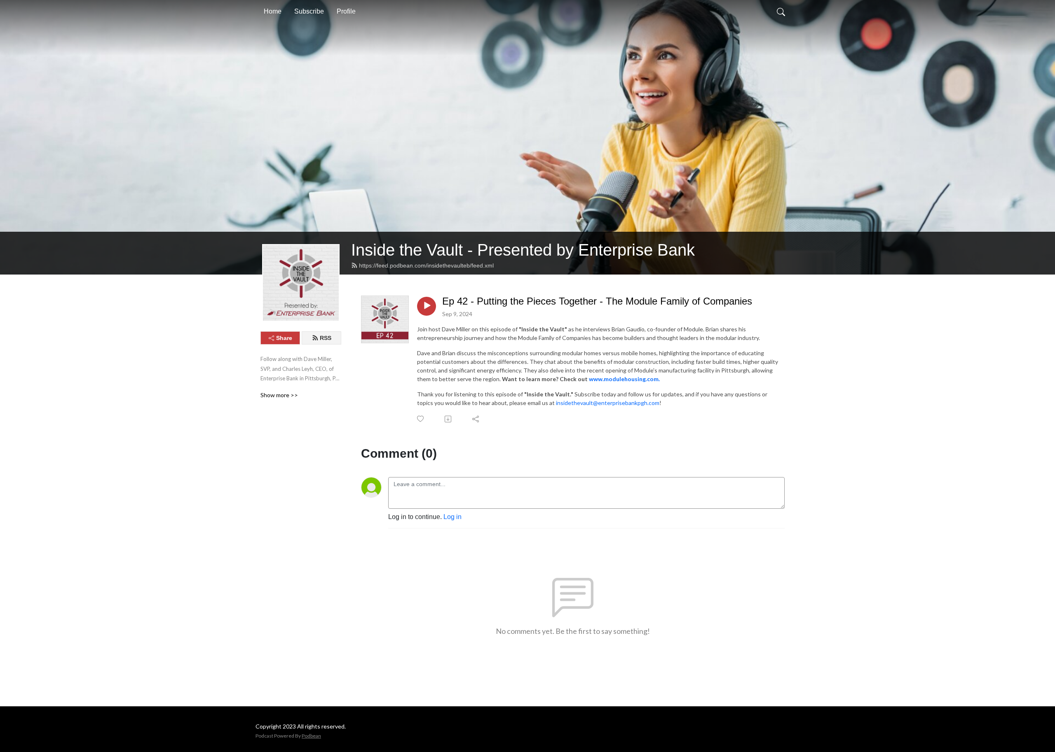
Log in (452, 516)
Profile (346, 11)
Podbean (311, 736)
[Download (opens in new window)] (448, 419)
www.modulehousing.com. (624, 378)
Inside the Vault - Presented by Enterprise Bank (523, 250)
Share (284, 338)
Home (272, 11)
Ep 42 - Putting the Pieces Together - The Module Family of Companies (597, 301)
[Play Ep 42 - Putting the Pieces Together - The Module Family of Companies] (426, 306)
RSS (325, 338)
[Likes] (421, 418)
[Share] (476, 419)
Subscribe (309, 11)
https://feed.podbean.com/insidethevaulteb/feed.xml (426, 265)
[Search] (781, 11)
